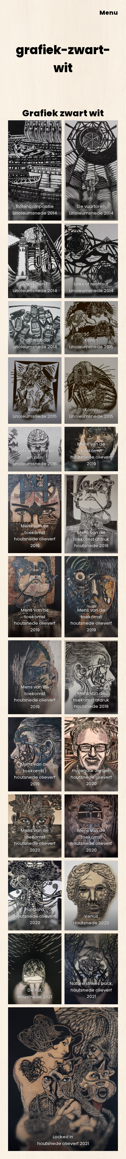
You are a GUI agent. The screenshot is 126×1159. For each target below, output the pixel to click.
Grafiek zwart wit (63, 113)
